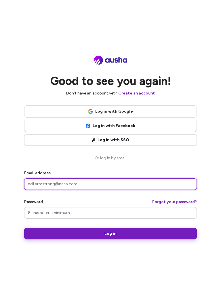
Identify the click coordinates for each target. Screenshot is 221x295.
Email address (37, 173)
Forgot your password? (174, 201)
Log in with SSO (113, 139)
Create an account (136, 93)
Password (33, 201)
